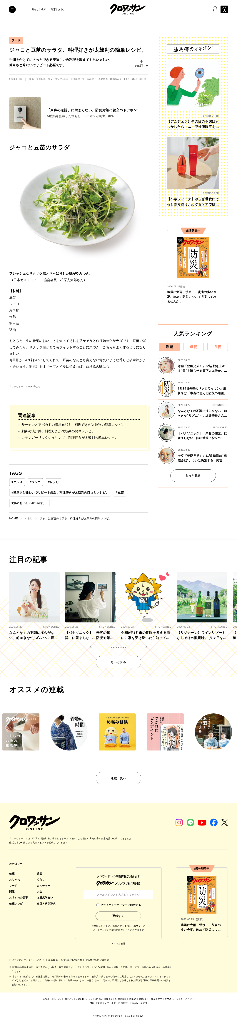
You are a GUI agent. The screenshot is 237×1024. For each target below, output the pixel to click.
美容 (39, 873)
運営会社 (53, 959)
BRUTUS (56, 999)
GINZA (98, 999)
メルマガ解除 (118, 943)
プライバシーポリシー (131, 926)
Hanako (108, 999)
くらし (41, 879)
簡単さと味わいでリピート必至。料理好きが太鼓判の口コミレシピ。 (60, 492)
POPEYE (69, 999)
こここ (188, 999)
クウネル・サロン (174, 999)
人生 (39, 891)
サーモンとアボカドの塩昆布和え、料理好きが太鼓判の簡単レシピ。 (73, 425)
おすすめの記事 (18, 897)
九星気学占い (45, 897)
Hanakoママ (155, 999)
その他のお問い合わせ (97, 959)
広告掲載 (123, 1003)
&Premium (120, 999)
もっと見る (193, 475)
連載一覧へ (118, 778)
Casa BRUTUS (84, 999)
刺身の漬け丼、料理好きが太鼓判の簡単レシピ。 (58, 431)
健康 (12, 873)
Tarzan (132, 999)
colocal (143, 999)
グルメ (17, 482)
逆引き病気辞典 (46, 903)
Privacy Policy (138, 1003)
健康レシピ (16, 903)
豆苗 (120, 492)
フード (16, 40)
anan (46, 999)
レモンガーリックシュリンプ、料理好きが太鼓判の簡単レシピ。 (69, 438)
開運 (12, 891)
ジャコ (35, 482)
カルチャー (43, 885)
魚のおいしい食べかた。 (29, 503)
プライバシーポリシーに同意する (121, 904)
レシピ (53, 482)
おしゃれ (14, 879)
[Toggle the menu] (12, 9)
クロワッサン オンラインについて (27, 959)
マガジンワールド (106, 1003)
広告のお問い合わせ (72, 959)
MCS (92, 1003)
